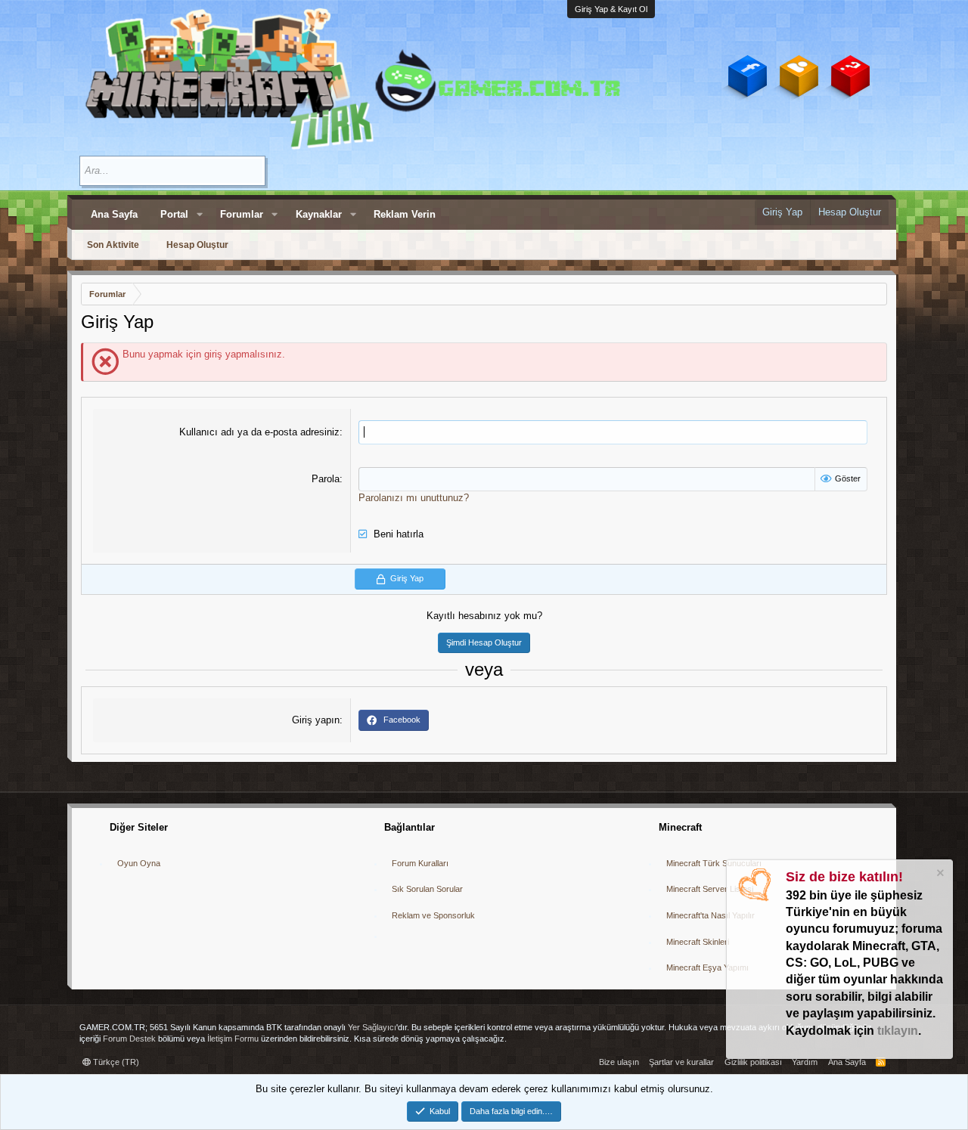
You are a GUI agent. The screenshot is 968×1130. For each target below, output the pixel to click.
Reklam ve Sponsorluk (433, 915)
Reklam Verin (405, 214)
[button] (199, 215)
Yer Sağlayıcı (372, 1027)
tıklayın (897, 1030)
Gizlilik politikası (753, 1062)
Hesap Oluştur (197, 245)
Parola (326, 479)
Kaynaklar (319, 214)
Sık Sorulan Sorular (427, 888)
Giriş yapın (316, 720)
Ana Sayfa (114, 214)
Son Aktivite (113, 245)
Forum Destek (129, 1038)
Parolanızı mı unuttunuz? (413, 497)
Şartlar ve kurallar (681, 1062)
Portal (174, 214)
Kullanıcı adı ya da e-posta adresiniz (259, 432)
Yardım (805, 1062)
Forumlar (241, 214)
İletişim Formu (233, 1038)
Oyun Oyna (138, 863)
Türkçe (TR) (115, 1062)
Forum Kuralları (420, 863)
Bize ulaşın (619, 1062)
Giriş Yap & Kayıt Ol (611, 9)
